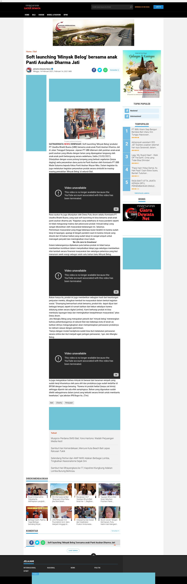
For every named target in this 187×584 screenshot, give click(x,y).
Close (35, 574)
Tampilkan (115, 531)
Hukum (41, 15)
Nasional (134, 111)
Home (27, 15)
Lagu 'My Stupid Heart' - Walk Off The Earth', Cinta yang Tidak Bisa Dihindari (145, 158)
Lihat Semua (73, 550)
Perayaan (69, 403)
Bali (34, 15)
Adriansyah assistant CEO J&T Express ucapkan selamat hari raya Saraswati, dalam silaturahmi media (145, 145)
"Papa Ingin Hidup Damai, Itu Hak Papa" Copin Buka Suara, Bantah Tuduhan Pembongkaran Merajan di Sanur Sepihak (145, 171)
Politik (97, 568)
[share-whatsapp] (105, 70)
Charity (59, 403)
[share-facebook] (94, 70)
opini (66, 15)
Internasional (135, 116)
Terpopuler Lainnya (141, 193)
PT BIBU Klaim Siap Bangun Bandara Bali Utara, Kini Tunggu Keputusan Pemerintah (144, 132)
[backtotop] (93, 555)
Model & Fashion (54, 15)
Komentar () (114, 70)
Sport (26, 571)
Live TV (158, 7)
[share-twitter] (99, 70)
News (73, 568)
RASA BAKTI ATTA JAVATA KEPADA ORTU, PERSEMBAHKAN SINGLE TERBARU (144, 184)
